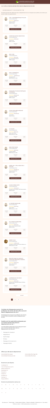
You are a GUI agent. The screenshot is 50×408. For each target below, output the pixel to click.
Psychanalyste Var (4, 375)
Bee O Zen (11, 54)
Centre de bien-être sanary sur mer (8, 355)
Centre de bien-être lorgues (7, 354)
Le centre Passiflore (14, 203)
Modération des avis (38, 402)
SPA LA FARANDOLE (14, 72)
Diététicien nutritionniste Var (5, 368)
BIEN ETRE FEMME (13, 147)
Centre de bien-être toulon (30, 355)
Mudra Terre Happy (14, 185)
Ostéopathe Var (3, 373)
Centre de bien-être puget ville (31, 354)
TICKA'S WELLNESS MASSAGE (16, 110)
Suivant (22, 295)
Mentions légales (11, 402)
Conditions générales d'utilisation (20, 402)
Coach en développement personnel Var (7, 366)
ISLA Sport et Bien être (15, 221)
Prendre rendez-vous (15, 29)
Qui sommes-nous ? (5, 402)
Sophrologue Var (4, 377)
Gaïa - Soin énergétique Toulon (17, 17)
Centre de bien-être (17, 10)
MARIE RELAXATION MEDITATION (17, 36)
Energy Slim (12, 240)
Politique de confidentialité (30, 402)
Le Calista (11, 128)
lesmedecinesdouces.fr (7, 10)
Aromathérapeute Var (4, 365)
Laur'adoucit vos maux (15, 278)
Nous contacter (45, 402)
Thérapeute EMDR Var (4, 378)
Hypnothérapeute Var (4, 370)
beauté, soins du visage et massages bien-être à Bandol (17, 259)
